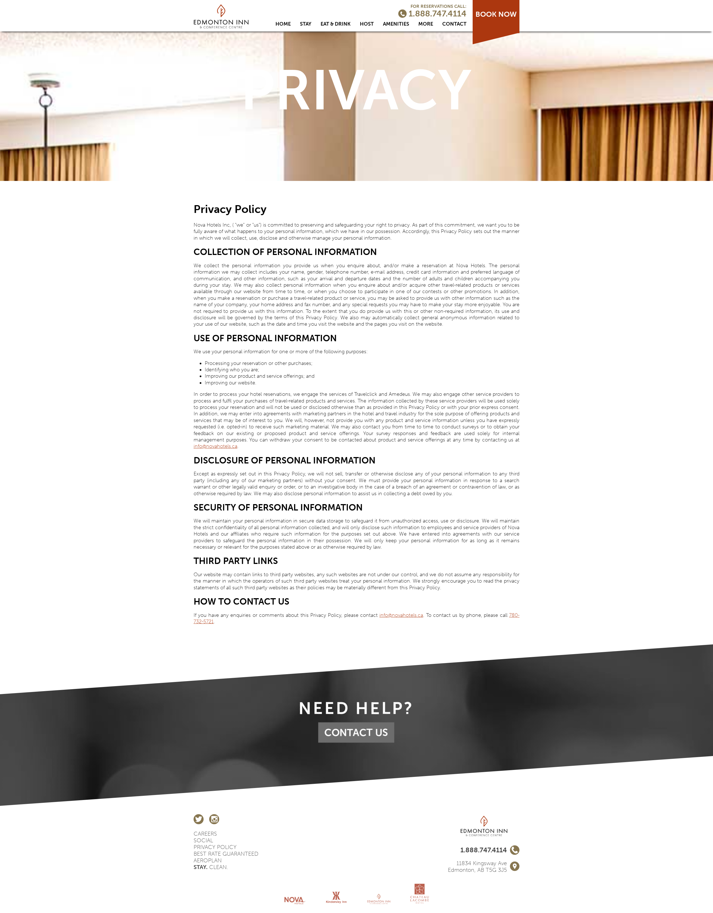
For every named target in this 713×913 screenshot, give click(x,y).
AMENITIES (396, 24)
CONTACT (454, 24)
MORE (425, 24)
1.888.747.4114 (437, 14)
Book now (496, 14)
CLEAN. (211, 867)
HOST (367, 24)
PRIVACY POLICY (215, 847)
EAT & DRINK (336, 24)
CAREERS (205, 833)
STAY (305, 24)
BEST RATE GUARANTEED (226, 853)
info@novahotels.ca (215, 446)
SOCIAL (203, 840)
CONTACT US (356, 732)
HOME (283, 24)
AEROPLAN (208, 860)
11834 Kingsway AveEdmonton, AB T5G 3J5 (477, 866)
